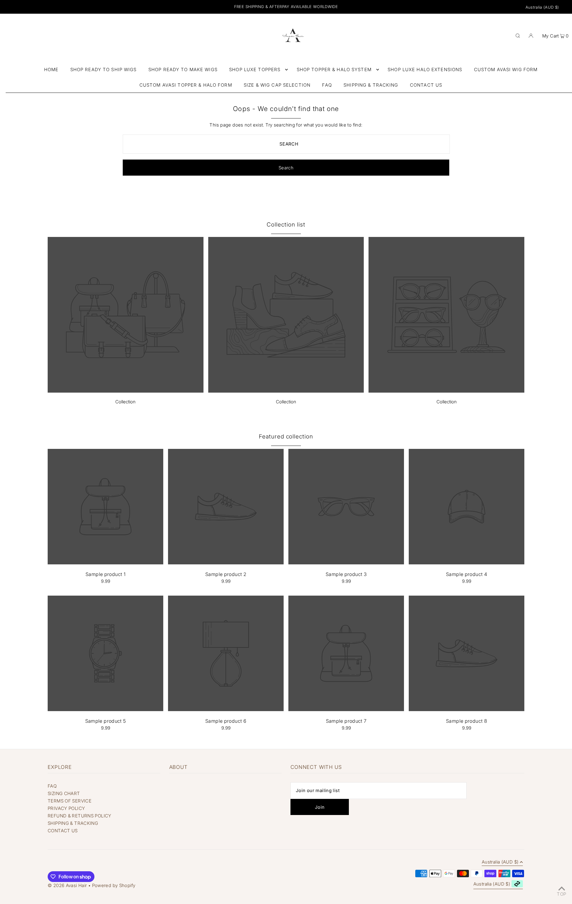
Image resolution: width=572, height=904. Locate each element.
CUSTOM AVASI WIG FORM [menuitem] (506, 69)
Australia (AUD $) (542, 7)
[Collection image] (125, 391)
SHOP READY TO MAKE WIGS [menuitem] (182, 69)
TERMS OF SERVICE (69, 801)
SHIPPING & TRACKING (73, 823)
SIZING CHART (64, 793)
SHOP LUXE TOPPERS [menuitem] (254, 69)
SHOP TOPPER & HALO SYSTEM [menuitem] (334, 69)
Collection (125, 402)
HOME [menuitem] (51, 69)
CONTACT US (63, 830)
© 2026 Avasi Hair (67, 885)
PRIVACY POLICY (66, 808)
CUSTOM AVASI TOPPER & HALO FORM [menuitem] (185, 85)
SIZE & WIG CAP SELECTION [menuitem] (277, 85)
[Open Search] (518, 35)
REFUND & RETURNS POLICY (79, 816)
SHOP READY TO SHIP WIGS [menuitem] (103, 69)
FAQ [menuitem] (327, 85)
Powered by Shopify (114, 885)
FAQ (52, 786)
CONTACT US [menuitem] (426, 85)
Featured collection (286, 436)
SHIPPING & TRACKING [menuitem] (370, 85)
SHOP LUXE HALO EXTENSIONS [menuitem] (425, 69)
